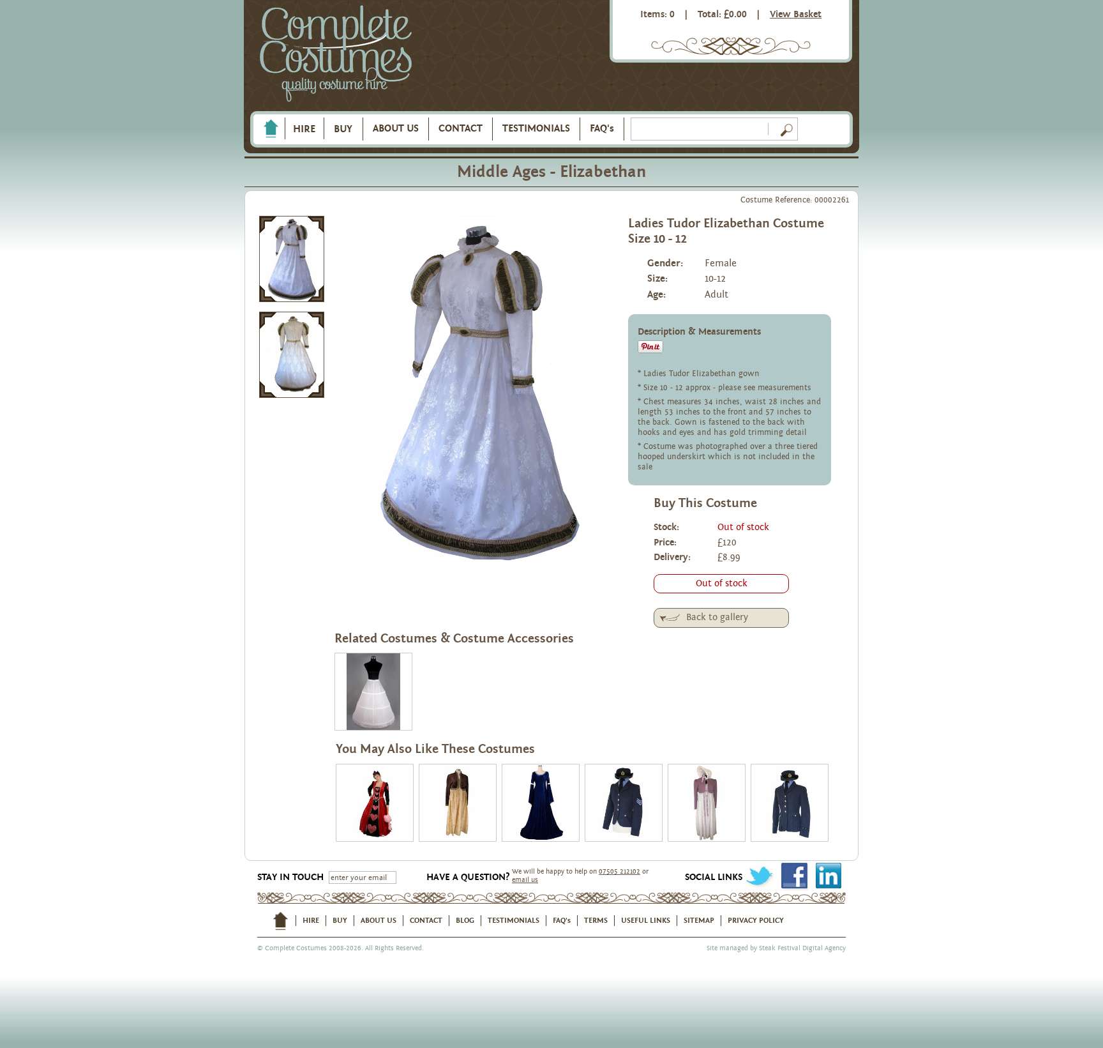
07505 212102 (619, 871)
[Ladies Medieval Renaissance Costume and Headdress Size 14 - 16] (541, 803)
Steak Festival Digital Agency (802, 948)
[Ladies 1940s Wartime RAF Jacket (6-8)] (624, 803)
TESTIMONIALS (536, 128)
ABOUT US (396, 128)
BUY (343, 129)
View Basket (796, 14)
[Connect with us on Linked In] (827, 876)
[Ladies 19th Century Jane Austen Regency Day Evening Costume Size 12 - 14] (458, 803)
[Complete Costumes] (335, 54)
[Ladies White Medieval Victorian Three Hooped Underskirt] (373, 692)
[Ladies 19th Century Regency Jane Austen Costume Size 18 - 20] (707, 803)
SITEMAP (699, 920)
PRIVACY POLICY (756, 920)
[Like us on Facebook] (794, 876)
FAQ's (602, 128)
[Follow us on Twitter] (760, 876)
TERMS (596, 920)
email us (525, 880)
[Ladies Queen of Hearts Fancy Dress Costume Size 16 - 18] (375, 803)
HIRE (304, 129)
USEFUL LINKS (645, 920)
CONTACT (461, 128)
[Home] (270, 129)
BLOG (465, 920)
